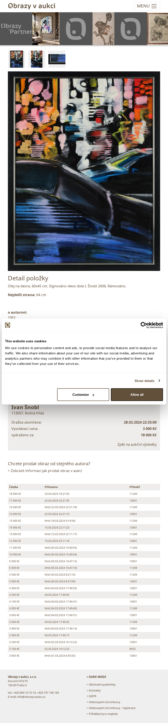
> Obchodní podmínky (101, 684)
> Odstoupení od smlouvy (103, 702)
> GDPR (91, 696)
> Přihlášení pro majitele (102, 714)
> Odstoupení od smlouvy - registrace (111, 708)
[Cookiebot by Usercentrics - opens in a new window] (144, 325)
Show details (144, 380)
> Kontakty (94, 690)
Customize (80, 394)
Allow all (137, 394)
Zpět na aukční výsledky (137, 444)
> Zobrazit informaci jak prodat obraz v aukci (45, 470)
